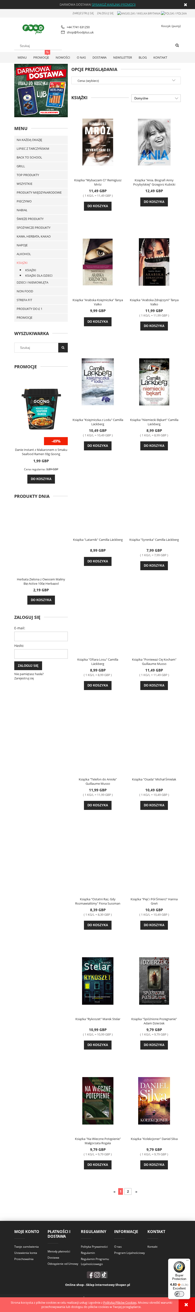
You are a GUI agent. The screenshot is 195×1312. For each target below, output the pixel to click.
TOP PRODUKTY (28, 175)
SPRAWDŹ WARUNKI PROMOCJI (114, 4)
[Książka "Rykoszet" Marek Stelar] (97, 980)
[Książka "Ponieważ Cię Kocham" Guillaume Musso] (154, 621)
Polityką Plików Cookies (119, 1302)
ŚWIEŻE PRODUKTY (30, 219)
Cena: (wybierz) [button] (88, 81)
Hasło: (19, 645)
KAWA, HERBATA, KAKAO (34, 236)
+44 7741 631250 (78, 27)
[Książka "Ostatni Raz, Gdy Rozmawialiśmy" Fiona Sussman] (97, 860)
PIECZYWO (24, 201)
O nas (118, 1247)
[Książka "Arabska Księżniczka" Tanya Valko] (97, 261)
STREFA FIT (24, 300)
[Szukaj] (177, 45)
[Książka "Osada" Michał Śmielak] (154, 741)
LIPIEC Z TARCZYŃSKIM (33, 148)
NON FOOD (25, 291)
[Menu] (187, 1261)
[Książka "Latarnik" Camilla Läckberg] (97, 501)
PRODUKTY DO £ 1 (29, 309)
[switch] (179, 1294)
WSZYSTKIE (24, 184)
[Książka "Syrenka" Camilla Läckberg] (154, 501)
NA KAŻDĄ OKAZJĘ (29, 140)
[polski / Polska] (174, 13)
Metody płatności (59, 1251)
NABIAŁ (22, 210)
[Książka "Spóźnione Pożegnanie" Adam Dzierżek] (154, 980)
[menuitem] (22, 57)
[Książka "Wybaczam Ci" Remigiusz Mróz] (97, 141)
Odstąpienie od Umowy (63, 1264)
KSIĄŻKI (22, 263)
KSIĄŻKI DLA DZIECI (39, 275)
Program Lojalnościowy (129, 1253)
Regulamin (88, 1253)
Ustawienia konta (25, 1253)
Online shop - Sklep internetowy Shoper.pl (97, 1285)
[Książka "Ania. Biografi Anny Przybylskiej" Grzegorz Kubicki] (154, 141)
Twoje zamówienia (26, 1247)
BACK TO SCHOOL (29, 157)
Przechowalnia (24, 1259)
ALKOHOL (24, 254)
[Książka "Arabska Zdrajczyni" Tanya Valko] (154, 261)
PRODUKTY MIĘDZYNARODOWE (39, 192)
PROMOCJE (24, 317)
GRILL (21, 166)
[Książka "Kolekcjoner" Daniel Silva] (154, 1100)
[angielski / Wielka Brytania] (138, 13)
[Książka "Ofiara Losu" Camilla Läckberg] (97, 621)
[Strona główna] (34, 28)
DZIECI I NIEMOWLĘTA (32, 282)
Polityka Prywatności (94, 1247)
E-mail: (19, 628)
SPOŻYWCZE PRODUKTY (33, 227)
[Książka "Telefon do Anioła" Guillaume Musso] (97, 741)
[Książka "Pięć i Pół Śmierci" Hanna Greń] (154, 860)
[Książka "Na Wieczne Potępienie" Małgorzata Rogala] (97, 1100)
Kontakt (152, 1247)
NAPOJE (22, 245)
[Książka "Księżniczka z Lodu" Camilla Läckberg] (97, 381)
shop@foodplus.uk (80, 32)
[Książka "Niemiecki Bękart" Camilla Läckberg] (154, 381)
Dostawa (53, 1258)
